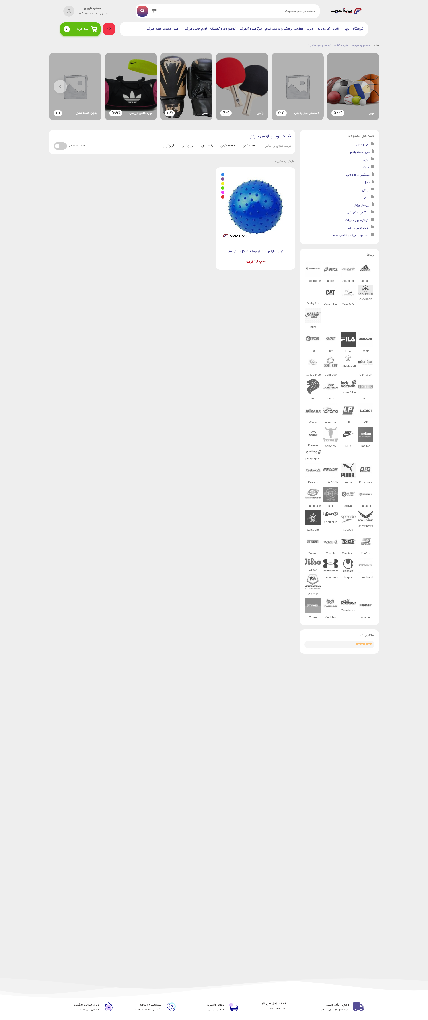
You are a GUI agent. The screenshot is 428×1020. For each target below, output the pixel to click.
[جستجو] (142, 11)
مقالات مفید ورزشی (158, 29)
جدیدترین (249, 145)
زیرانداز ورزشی (361, 205)
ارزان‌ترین (188, 145)
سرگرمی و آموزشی (250, 29)
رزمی (177, 29)
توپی (347, 29)
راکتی (336, 29)
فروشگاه (358, 29)
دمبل (367, 182)
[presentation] (367, 86)
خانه (376, 46)
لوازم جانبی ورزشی (195, 29)
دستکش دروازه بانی (358, 174)
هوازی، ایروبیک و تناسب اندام (284, 29)
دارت (310, 29)
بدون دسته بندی (360, 152)
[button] (109, 29)
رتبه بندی (207, 145)
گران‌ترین (168, 145)
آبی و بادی (323, 29)
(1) (308, 644)
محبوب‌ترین (227, 145)
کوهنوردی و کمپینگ (222, 29)
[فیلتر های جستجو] (154, 11)
